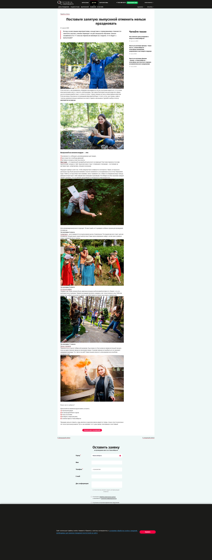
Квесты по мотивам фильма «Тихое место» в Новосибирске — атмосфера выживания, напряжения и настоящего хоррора (140, 48)
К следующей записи (148, 437)
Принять (147, 532)
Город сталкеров (65, 346)
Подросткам (75, 7)
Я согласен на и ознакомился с (105, 497)
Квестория (63, 162)
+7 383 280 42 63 (121, 2)
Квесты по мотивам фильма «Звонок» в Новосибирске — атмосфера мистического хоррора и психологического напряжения (140, 61)
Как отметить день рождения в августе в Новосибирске (139, 37)
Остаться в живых (66, 289)
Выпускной (85, 7)
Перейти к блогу (65, 14)
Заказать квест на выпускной (92, 430)
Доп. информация (82, 483)
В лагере (100, 7)
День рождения (63, 7)
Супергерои (64, 234)
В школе (93, 7)
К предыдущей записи (64, 437)
